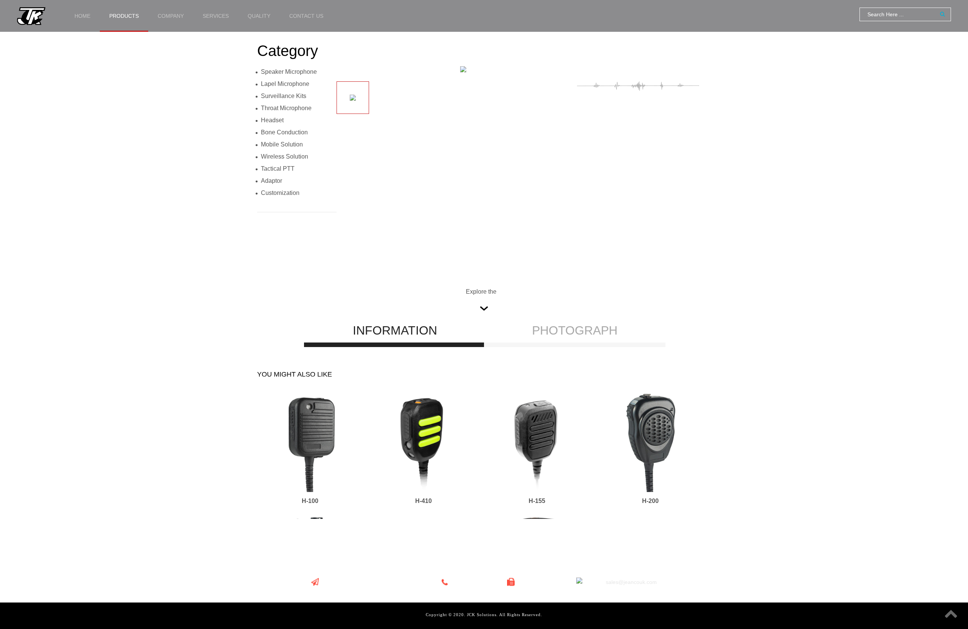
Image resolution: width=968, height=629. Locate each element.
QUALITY (259, 16)
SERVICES (216, 16)
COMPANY (171, 16)
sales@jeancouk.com (631, 582)
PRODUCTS (124, 16)
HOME (82, 16)
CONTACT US (306, 16)
